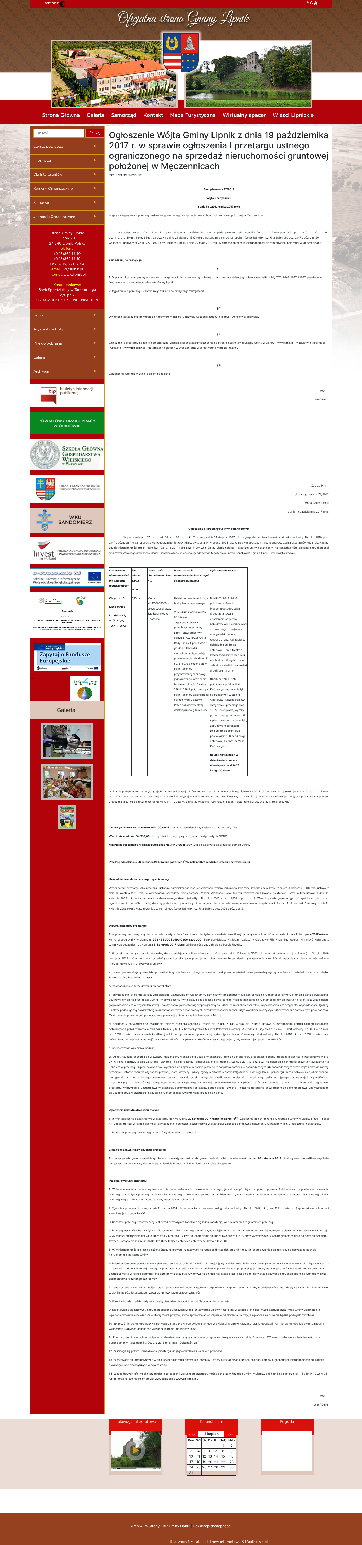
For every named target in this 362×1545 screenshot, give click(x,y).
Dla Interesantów (47, 174)
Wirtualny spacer (244, 115)
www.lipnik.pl (285, 342)
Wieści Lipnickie (293, 115)
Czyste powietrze (48, 146)
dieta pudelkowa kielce (67, 858)
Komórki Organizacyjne (53, 189)
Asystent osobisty (48, 329)
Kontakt (153, 115)
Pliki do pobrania (47, 343)
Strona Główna (61, 115)
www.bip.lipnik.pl (134, 347)
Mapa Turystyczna (193, 115)
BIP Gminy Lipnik (176, 1526)
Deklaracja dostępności (212, 1526)
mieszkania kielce (67, 847)
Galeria (95, 115)
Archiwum (41, 371)
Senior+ (39, 315)
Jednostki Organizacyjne (54, 217)
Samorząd (123, 115)
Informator (42, 160)
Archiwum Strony (145, 1526)
